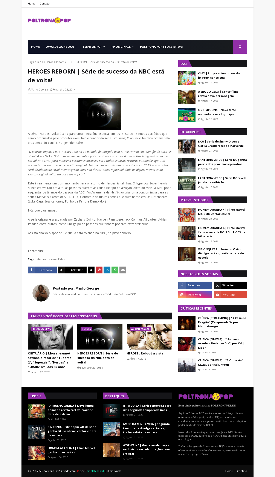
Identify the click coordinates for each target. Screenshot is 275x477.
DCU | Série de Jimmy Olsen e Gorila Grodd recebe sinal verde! (221, 144)
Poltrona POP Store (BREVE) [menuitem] (161, 47)
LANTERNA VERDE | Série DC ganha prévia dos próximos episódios (222, 162)
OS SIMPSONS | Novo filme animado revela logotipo (217, 112)
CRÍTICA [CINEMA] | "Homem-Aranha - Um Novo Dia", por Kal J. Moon (221, 343)
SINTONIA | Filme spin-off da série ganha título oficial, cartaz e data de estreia (72, 431)
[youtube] (230, 294)
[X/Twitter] (72, 270)
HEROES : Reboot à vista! (145, 353)
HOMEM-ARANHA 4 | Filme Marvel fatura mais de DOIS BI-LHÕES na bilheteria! (221, 232)
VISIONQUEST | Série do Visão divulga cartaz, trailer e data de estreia (221, 253)
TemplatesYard (94, 471)
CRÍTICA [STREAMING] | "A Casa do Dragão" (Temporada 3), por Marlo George (222, 322)
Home (31, 3)
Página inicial (36, 62)
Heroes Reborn (55, 62)
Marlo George (39, 89)
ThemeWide (114, 471)
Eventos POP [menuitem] (92, 47)
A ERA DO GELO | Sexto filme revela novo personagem (218, 94)
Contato (45, 3)
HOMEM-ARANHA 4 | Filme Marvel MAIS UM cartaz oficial (221, 212)
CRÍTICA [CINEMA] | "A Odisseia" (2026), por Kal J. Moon (220, 362)
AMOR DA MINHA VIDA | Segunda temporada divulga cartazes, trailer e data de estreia (146, 428)
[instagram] (195, 294)
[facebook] (195, 285)
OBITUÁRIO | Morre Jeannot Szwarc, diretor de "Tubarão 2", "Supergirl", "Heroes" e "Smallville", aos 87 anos (50, 360)
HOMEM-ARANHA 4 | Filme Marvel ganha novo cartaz (71, 450)
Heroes (41, 259)
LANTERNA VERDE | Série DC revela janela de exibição (222, 180)
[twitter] (230, 285)
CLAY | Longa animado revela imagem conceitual (219, 75)
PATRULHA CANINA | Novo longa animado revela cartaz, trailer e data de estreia (71, 410)
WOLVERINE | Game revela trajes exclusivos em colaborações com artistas (146, 449)
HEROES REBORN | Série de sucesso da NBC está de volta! (97, 357)
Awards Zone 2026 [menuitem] (60, 47)
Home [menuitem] (35, 47)
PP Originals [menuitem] (121, 47)
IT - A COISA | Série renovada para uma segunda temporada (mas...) (147, 408)
